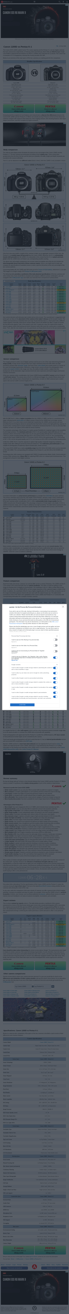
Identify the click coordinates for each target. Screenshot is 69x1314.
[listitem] (34, 636)
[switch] (55, 640)
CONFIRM (22, 704)
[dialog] (34, 657)
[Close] (63, 607)
